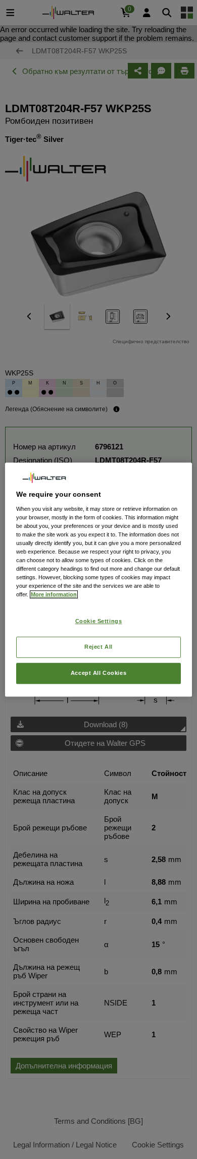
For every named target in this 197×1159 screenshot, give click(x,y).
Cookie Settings (98, 622)
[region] (98, 579)
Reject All (98, 647)
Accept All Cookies (98, 673)
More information (54, 594)
